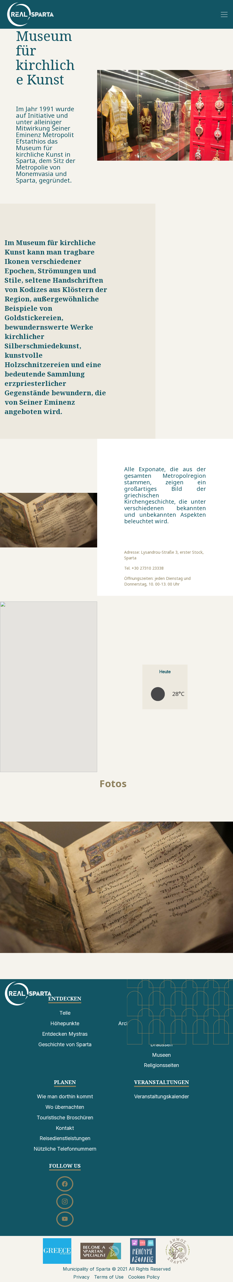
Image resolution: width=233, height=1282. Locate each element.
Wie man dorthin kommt (65, 1096)
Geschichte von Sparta (64, 1044)
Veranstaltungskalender (161, 1096)
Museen (161, 1055)
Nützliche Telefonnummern (65, 1149)
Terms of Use (109, 1277)
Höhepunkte (64, 1023)
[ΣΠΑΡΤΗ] (30, 14)
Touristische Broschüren (65, 1117)
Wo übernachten (64, 1107)
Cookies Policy (144, 1277)
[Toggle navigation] (224, 14)
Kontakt (65, 1128)
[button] (116, 887)
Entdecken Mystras (65, 1034)
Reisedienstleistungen (64, 1138)
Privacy (81, 1277)
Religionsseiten (161, 1065)
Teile (64, 1013)
